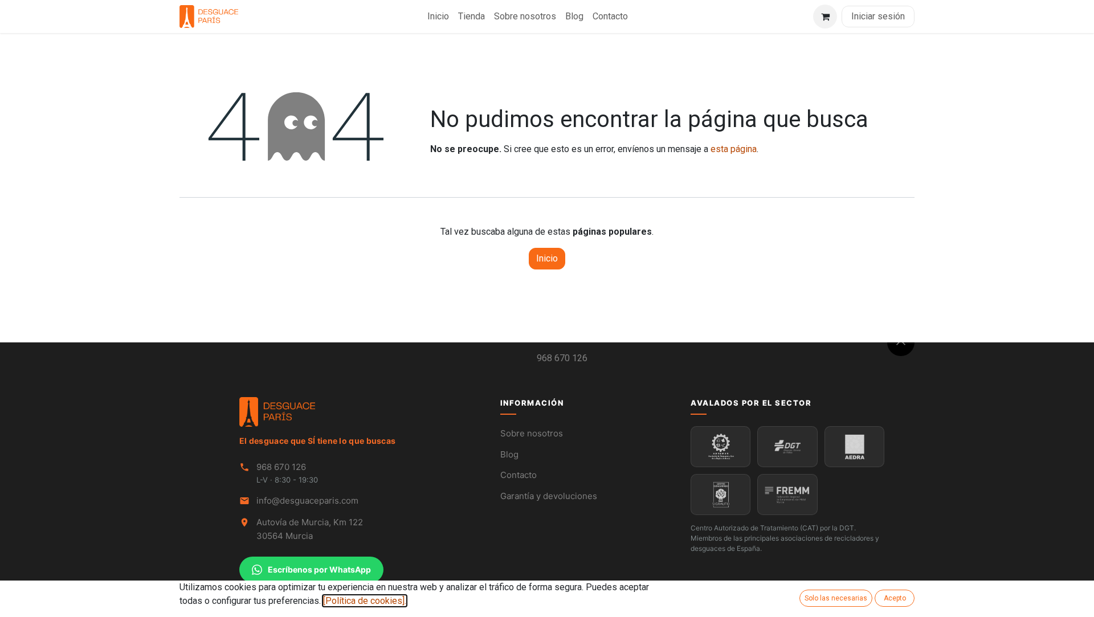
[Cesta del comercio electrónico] (825, 16)
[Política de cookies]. (364, 600)
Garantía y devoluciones (548, 496)
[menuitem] (438, 16)
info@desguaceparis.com (307, 500)
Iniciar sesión (878, 16)
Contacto (518, 474)
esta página (734, 149)
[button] (901, 342)
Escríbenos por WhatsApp (319, 569)
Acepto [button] (895, 598)
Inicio (547, 258)
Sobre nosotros (531, 433)
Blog (509, 454)
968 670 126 (562, 358)
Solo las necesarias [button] (836, 598)
